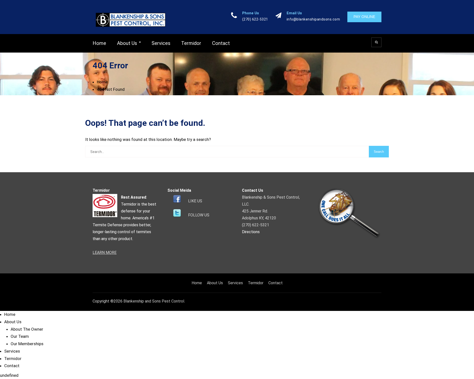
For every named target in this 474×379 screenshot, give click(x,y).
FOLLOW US (198, 215)
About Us (127, 43)
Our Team (20, 336)
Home (99, 43)
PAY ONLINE (364, 17)
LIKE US (195, 201)
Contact (221, 43)
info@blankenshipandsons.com (313, 19)
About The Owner (27, 329)
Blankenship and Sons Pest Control (153, 301)
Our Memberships (27, 343)
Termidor (191, 43)
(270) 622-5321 (255, 19)
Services (161, 43)
